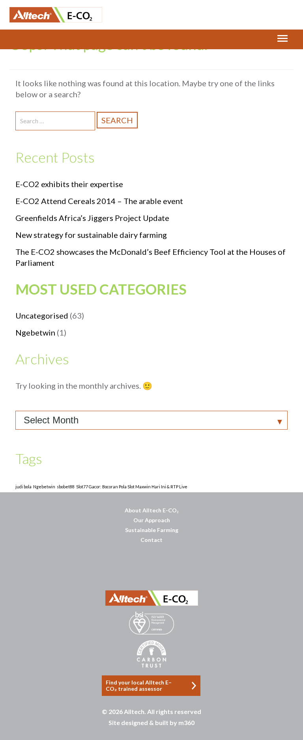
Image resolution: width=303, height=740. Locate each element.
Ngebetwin (35, 332)
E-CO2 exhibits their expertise (69, 184)
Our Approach (151, 520)
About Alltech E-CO (151, 510)
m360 (186, 722)
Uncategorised (41, 315)
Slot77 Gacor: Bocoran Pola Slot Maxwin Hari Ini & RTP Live (131, 486)
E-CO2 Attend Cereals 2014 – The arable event (99, 201)
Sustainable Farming (151, 530)
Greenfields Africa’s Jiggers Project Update (92, 218)
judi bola (23, 486)
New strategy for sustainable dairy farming (91, 234)
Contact (151, 539)
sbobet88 (66, 486)
